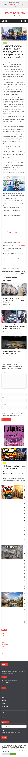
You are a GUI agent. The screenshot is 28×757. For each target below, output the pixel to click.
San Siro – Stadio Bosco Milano (11, 268)
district (16, 62)
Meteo (4, 463)
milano (19, 62)
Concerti (3, 642)
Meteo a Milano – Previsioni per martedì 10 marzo (24, 604)
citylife (9, 62)
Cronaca (3, 635)
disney (13, 62)
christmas (6, 62)
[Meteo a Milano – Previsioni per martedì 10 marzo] (12, 608)
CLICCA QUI (19, 239)
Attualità (5, 42)
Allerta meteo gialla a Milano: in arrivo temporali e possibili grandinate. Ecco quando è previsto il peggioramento (14, 469)
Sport (2, 651)
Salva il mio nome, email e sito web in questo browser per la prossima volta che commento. (13, 414)
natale (22, 62)
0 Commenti (21, 60)
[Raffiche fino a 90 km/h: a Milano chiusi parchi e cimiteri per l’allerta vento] (12, 568)
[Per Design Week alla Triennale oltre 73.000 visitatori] (14, 337)
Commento (4, 372)
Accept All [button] (13, 753)
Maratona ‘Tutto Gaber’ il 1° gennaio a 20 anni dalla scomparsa (13, 272)
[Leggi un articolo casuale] (25, 21)
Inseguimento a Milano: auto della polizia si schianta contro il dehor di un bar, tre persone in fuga (14, 326)
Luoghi (3, 649)
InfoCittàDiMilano (14, 12)
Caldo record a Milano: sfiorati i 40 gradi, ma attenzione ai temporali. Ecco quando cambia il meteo (24, 510)
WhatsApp (3, 684)
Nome (3, 391)
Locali (2, 653)
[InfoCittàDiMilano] (3, 21)
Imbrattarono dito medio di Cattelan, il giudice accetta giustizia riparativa (14, 300)
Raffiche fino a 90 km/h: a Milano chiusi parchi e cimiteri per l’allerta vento (24, 564)
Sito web (3, 404)
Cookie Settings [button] (6, 753)
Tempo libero (4, 644)
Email (3, 397)
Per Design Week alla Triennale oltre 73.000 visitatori (12, 352)
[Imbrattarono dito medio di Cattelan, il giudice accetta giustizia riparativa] (14, 284)
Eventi (2, 637)
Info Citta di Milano (7, 60)
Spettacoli (3, 640)
